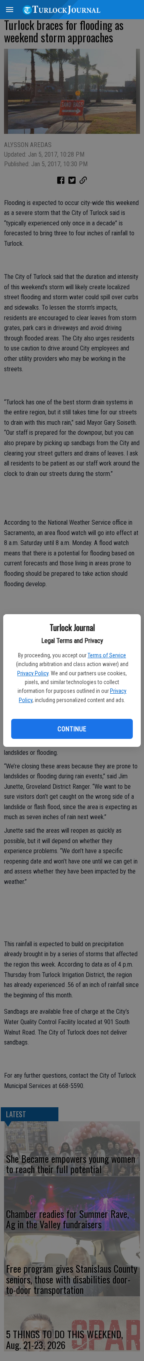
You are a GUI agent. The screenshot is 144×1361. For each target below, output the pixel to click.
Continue (72, 729)
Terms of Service (107, 655)
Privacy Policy (32, 673)
